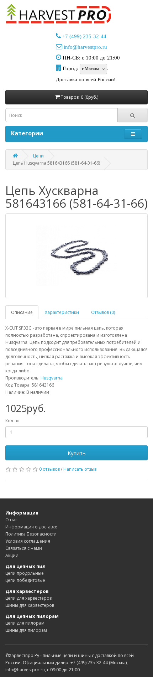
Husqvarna (52, 378)
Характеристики (62, 312)
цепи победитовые (25, 580)
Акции (12, 555)
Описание (22, 312)
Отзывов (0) (103, 312)
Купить (77, 452)
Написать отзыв (79, 469)
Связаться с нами (23, 548)
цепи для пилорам (24, 623)
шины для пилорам (26, 630)
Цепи (38, 156)
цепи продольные (24, 573)
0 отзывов (49, 469)
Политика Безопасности (31, 534)
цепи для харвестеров (28, 598)
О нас (11, 520)
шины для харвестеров (29, 605)
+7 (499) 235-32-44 (84, 36)
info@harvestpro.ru (85, 47)
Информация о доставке (31, 527)
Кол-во (12, 421)
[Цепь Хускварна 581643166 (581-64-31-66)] (76, 255)
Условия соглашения (27, 541)
